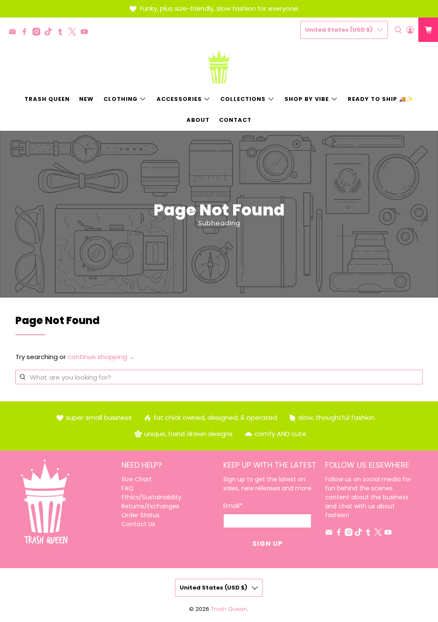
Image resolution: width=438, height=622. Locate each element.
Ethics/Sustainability (151, 497)
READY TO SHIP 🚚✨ (381, 99)
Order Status (140, 515)
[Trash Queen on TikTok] (50, 33)
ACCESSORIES (179, 99)
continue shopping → (101, 356)
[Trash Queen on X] (74, 33)
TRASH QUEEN (47, 99)
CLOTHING (121, 99)
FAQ (127, 488)
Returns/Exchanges (150, 506)
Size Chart (136, 479)
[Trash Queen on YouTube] (86, 33)
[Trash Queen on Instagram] (38, 33)
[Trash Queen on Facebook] (27, 33)
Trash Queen (229, 609)
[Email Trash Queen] (15, 33)
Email (233, 505)
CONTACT (235, 120)
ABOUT (198, 120)
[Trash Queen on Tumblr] (62, 33)
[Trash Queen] (219, 67)
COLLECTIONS (243, 99)
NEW (86, 99)
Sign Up (267, 543)
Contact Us (138, 524)
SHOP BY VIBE (306, 99)
